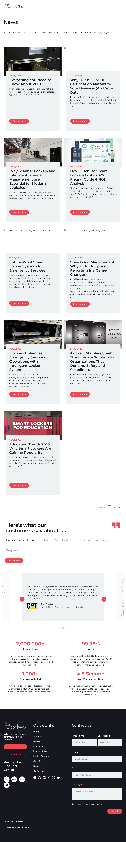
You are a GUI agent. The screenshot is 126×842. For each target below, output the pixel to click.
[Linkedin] (44, 777)
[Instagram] (39, 777)
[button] (120, 6)
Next (120, 507)
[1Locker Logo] (14, 779)
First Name (78, 735)
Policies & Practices (13, 822)
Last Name (104, 735)
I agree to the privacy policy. (89, 804)
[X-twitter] (53, 777)
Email (75, 752)
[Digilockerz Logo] (22, 779)
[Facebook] (34, 777)
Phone (76, 768)
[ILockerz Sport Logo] (7, 779)
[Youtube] (58, 777)
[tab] (20, 540)
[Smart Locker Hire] (7, 785)
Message (77, 784)
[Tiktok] (48, 777)
